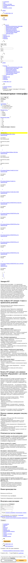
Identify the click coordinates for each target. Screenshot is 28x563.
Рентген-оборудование (11, 28)
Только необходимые (8, 560)
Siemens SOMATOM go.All (10, 242)
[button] (4, 103)
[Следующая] (4, 278)
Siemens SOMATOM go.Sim (10, 213)
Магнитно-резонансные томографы (14, 26)
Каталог (5, 87)
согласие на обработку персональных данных (15, 512)
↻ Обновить (11, 504)
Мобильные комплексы (11, 29)
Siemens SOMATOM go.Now (10, 224)
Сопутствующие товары (11, 32)
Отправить (3, 520)
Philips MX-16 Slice (8, 134)
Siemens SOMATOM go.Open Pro (11, 202)
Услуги (5, 34)
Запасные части (9, 33)
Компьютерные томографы (12, 27)
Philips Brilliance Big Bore (9, 152)
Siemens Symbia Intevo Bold (10, 191)
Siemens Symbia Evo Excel (9, 170)
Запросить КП (4, 135)
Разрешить (21, 560)
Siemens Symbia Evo (8, 181)
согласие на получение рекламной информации (16, 517)
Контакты (5, 38)
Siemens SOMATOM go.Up (10, 235)
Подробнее (12, 558)
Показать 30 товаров (5, 126)
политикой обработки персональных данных (12, 516)
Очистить (13, 126)
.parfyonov (21, 553)
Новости (5, 37)
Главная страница (7, 86)
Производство (6, 36)
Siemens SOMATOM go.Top (10, 252)
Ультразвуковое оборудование (13, 31)
